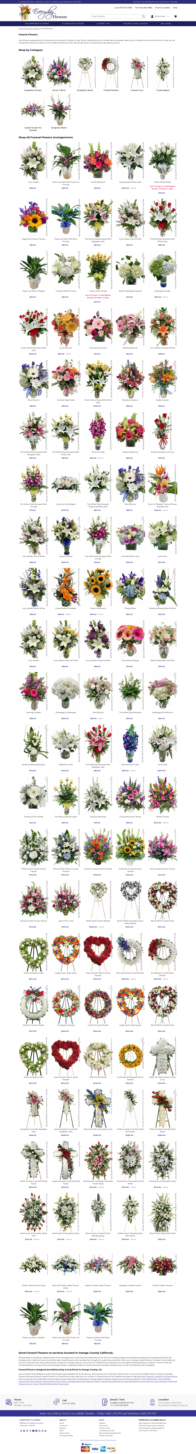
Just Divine (162, 556)
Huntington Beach (132, 1379)
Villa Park (43, 1384)
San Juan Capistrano (159, 1381)
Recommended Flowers (37, 23)
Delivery (102, 1423)
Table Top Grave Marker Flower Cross (162, 1078)
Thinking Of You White (33, 817)
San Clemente (144, 1381)
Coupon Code (104, 1428)
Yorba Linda (64, 1384)
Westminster (52, 1384)
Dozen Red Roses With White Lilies (33, 349)
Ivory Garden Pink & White (130, 239)
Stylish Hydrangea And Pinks (162, 660)
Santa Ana (172, 1381)
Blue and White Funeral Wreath (130, 973)
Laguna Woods (49, 1381)
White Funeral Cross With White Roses (33, 1182)
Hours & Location (162, 8)
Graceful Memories (98, 817)
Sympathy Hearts (85, 90)
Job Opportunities (66, 1435)
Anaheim (150, 1376)
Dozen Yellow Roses (98, 294)
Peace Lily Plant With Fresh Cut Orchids (65, 183)
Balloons (166, 23)
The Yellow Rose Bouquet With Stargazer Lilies (98, 240)
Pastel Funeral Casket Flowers (98, 1285)
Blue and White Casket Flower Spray (66, 1286)
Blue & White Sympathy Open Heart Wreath (130, 922)
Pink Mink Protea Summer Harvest (151, 1425)
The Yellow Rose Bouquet (66, 817)
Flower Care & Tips (106, 1435)
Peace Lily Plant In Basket (33, 291)
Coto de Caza (53, 1379)
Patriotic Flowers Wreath (33, 1025)
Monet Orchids (98, 452)
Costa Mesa (42, 1379)
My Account (103, 1425)
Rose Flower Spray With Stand (162, 1233)
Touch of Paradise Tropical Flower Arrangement (162, 505)
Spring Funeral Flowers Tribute (33, 921)
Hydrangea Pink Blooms (162, 712)
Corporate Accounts (106, 1430)
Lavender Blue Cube (130, 556)
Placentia (112, 1381)
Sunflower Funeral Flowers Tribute (130, 870)
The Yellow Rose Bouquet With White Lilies (65, 453)
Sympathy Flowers (33, 90)
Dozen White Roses (162, 185)
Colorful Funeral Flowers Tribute (98, 869)
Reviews (62, 1428)
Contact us (63, 1425)
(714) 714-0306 (126, 8)
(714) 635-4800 (145, 8)
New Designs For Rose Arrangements (152, 1423)
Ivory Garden (33, 182)
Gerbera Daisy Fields (66, 400)
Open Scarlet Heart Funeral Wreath (98, 974)
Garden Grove (118, 1379)
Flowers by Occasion (73, 23)
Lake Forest (61, 1381)
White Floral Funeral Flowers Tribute (33, 870)
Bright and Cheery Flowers (33, 239)
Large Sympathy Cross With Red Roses (66, 1182)
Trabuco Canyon (26, 1384)
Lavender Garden (33, 712)
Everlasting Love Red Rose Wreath (162, 974)
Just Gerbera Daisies (130, 660)
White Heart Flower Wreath (98, 921)
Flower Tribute (59, 90)
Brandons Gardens (130, 400)
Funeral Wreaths (111, 90)
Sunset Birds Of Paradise (65, 608)
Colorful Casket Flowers (162, 1285)
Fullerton (107, 1379)
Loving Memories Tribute (130, 817)
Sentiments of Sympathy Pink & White (130, 1182)
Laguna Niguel (35, 1381)
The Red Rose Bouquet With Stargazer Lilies (98, 765)
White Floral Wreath (98, 1077)
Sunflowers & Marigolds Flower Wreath (130, 1078)
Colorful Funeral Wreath (98, 1025)
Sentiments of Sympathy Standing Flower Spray (98, 1182)
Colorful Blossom (98, 182)
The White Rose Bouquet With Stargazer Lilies (33, 453)
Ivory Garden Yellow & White (66, 660)
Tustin (35, 1384)
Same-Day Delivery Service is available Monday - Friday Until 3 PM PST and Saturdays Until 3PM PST (98, 1413)
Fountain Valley (96, 1379)
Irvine (143, 1379)
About (61, 1423)
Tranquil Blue (130, 608)
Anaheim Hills (160, 1376)
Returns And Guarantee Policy (110, 1433)
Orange (104, 1381)
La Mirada (71, 1381)
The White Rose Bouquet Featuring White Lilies (98, 505)
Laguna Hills (24, 1381)
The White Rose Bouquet (130, 712)
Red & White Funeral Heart (162, 921)
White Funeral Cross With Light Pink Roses (130, 1130)
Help (175, 8)
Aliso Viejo (141, 1376)
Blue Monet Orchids (130, 764)
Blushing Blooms (130, 348)
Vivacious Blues (65, 556)
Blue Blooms (33, 400)
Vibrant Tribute (162, 817)
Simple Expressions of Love (162, 452)
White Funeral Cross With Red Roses (162, 1130)
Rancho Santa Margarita (126, 1381)
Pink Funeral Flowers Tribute (162, 869)
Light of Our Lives (65, 921)
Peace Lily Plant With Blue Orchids (65, 240)
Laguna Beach (164, 1379)
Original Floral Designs (135, 23)
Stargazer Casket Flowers (130, 1285)
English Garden (162, 400)
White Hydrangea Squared (130, 291)
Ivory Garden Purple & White (98, 660)
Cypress (62, 1379)
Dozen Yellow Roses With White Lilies (98, 401)
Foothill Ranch (83, 1379)
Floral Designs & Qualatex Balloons (151, 1428)
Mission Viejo (80, 1381)
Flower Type (103, 23)
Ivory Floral (162, 764)
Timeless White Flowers (66, 291)
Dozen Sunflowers (98, 608)
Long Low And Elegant (66, 504)
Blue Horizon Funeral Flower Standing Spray (98, 1234)
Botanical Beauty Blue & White (162, 608)
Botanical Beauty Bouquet (33, 764)
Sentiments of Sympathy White (162, 1181)
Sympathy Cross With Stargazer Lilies (33, 1130)
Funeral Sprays (163, 90)
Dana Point (71, 1379)
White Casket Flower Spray (33, 1285)
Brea (169, 1376)
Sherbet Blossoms (130, 452)
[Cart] (175, 16)
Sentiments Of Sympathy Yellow (66, 1233)
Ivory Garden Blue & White (33, 608)
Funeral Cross (137, 90)
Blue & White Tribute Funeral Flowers (65, 870)
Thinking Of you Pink (98, 348)
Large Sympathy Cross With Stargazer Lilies (66, 1130)
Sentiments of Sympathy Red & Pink (33, 1234)
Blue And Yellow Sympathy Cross (98, 1129)
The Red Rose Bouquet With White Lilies (162, 240)
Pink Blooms (98, 712)
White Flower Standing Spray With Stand (130, 1234)
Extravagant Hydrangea (66, 712)
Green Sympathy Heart (34, 973)
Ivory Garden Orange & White (162, 348)
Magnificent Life (66, 764)
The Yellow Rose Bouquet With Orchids (33, 505)
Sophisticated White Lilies (130, 182)
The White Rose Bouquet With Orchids (98, 557)
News (61, 1430)
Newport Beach (93, 1381)
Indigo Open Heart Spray (66, 973)
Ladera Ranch (152, 1379)
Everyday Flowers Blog (152, 1420)
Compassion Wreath (66, 1025)
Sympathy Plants (59, 128)
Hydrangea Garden (162, 291)
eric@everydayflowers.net (122, 1403)
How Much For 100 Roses (148, 1430)
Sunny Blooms (66, 348)
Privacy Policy (64, 1433)
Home (21, 28)
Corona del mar (30, 1379)
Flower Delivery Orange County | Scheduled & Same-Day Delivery (50, 2)
